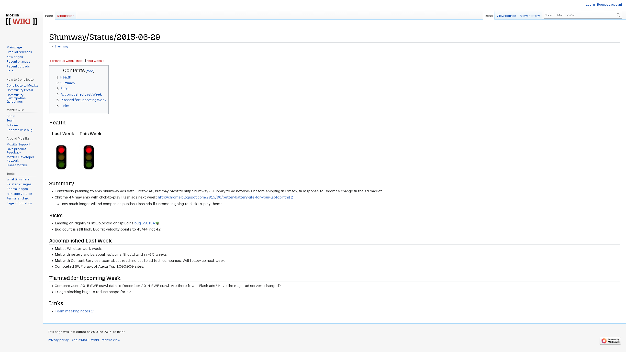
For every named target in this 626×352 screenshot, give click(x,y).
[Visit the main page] (21, 19)
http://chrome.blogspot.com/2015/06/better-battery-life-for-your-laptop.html (224, 197)
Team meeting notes (72, 311)
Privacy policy (58, 340)
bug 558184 (144, 223)
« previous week (61, 61)
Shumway (61, 46)
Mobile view (111, 340)
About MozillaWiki (85, 340)
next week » (96, 61)
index (80, 61)
